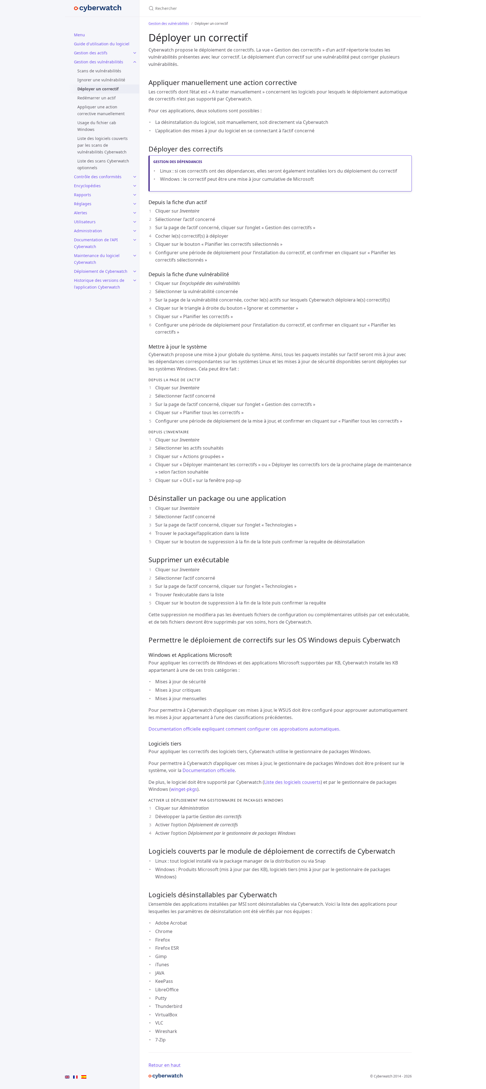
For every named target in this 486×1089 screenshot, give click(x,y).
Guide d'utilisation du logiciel (101, 43)
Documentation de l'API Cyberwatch (96, 243)
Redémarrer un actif (96, 98)
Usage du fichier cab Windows (96, 126)
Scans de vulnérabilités (99, 70)
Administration (88, 230)
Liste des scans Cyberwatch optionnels (103, 164)
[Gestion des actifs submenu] (134, 52)
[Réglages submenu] (134, 203)
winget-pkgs (184, 789)
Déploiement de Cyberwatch (100, 271)
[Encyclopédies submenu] (134, 185)
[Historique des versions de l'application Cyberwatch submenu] (134, 280)
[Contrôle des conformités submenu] (134, 176)
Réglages (82, 203)
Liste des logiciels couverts (292, 782)
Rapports (82, 194)
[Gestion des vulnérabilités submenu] (134, 61)
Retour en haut (164, 1065)
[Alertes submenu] (134, 212)
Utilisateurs (85, 221)
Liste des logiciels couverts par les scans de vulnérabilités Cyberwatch (102, 145)
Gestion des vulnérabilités (98, 61)
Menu (79, 34)
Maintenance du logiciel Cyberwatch (97, 259)
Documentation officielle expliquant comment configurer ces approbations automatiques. (244, 729)
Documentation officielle (209, 770)
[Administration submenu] (134, 230)
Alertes (80, 212)
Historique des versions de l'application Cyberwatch (99, 284)
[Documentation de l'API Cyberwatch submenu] (134, 239)
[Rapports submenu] (134, 194)
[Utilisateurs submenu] (134, 221)
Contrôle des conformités (98, 176)
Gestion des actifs (90, 52)
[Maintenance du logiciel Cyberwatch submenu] (134, 255)
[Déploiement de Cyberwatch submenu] (134, 271)
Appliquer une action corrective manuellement (101, 110)
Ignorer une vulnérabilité (101, 79)
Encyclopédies (87, 185)
